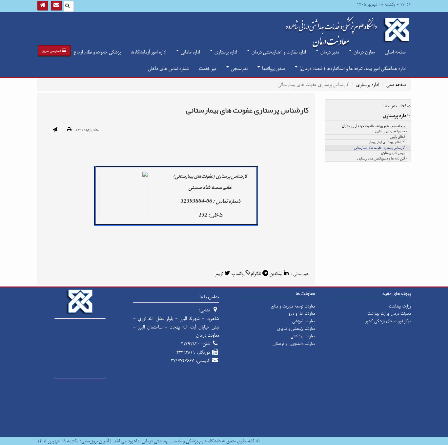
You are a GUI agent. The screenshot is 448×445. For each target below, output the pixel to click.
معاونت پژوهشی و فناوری (296, 328)
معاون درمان (363, 52)
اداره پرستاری (225, 52)
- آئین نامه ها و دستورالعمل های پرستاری (382, 158)
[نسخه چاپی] (69, 130)
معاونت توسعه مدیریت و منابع (293, 306)
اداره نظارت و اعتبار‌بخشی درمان (278, 52)
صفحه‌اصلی (396, 84)
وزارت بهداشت (400, 306)
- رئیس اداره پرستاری (394, 153)
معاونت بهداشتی (303, 336)
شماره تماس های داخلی (168, 68)
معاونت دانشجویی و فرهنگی (294, 343)
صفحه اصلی (395, 52)
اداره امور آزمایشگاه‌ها (148, 52)
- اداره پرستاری (397, 116)
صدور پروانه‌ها (273, 68)
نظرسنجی (239, 68)
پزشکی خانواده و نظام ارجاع (96, 52)
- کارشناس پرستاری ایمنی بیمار (388, 142)
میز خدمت (207, 68)
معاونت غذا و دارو (302, 313)
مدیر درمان (329, 52)
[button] (54, 50)
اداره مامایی (189, 52)
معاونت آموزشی (303, 321)
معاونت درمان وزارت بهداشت (389, 313)
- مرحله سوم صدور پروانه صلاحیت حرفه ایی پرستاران (374, 126)
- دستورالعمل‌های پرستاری (391, 131)
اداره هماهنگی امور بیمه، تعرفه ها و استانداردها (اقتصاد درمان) (352, 68)
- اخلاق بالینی (398, 137)
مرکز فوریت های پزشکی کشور (388, 321)
